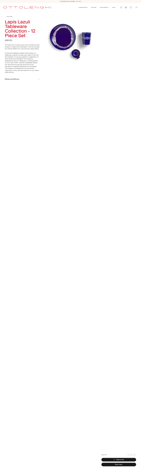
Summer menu (83, 7)
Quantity (104, 454)
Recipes (93, 7)
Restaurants (104, 7)
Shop (113, 7)
